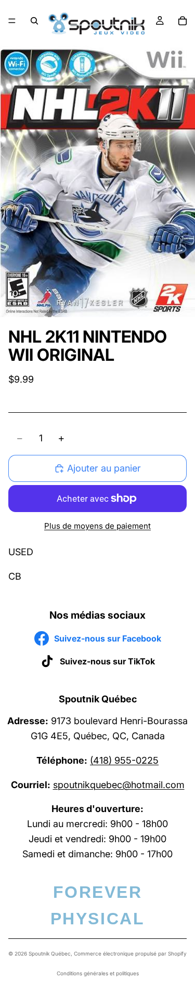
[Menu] (12, 21)
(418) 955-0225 (124, 760)
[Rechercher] (34, 20)
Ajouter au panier (104, 468)
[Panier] (182, 20)
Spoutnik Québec (50, 953)
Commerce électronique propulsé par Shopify (130, 953)
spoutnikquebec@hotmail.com (119, 784)
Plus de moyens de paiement (97, 526)
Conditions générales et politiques (98, 973)
